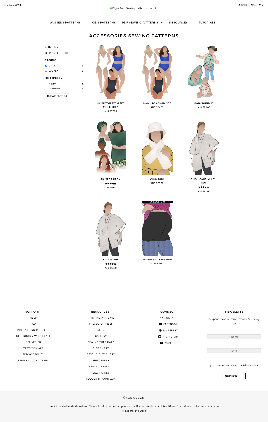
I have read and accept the (235, 365)
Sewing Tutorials (101, 342)
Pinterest (170, 330)
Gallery (101, 336)
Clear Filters (57, 96)
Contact (170, 318)
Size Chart (101, 348)
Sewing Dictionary (101, 354)
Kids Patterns (104, 22)
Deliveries (33, 342)
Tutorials (207, 22)
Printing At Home (101, 317)
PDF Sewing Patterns (140, 22)
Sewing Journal (101, 366)
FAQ (33, 323)
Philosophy (100, 360)
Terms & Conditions (33, 360)
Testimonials (33, 348)
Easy (52, 84)
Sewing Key (100, 372)
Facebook (170, 324)
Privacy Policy (33, 354)
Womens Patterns (65, 22)
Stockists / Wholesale (33, 336)
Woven (54, 70)
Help (33, 317)
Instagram (170, 336)
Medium (55, 88)
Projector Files (101, 323)
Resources (178, 22)
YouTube (170, 343)
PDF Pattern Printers (33, 330)
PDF (66, 52)
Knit (52, 66)
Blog (101, 330)
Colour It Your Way (101, 378)
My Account (12, 4)
